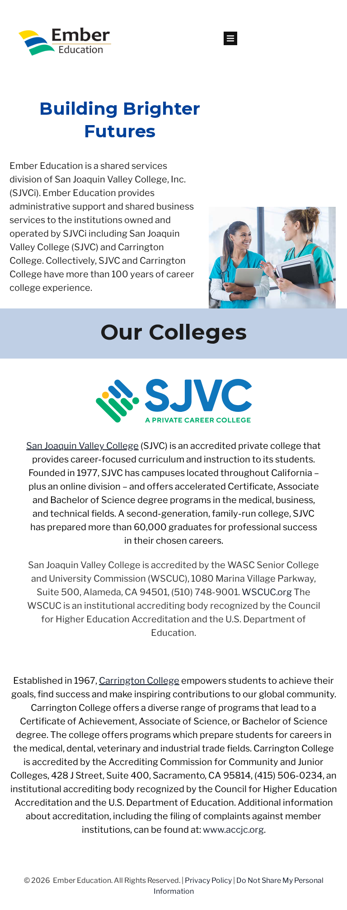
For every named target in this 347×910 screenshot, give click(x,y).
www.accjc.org (233, 829)
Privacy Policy (208, 880)
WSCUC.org (267, 592)
